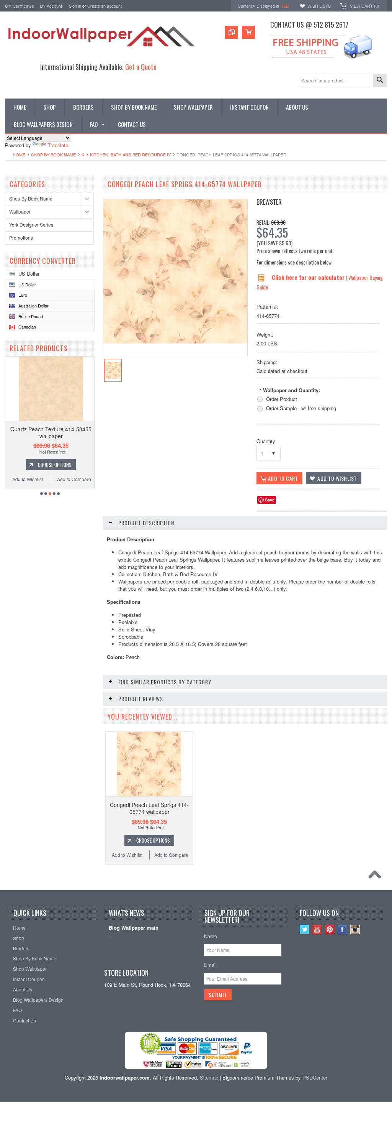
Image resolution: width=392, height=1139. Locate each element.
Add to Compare (74, 479)
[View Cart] (248, 32)
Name (210, 936)
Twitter (304, 929)
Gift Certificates (19, 6)
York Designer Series (31, 224)
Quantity (265, 441)
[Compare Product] (231, 32)
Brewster (269, 202)
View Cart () (364, 6)
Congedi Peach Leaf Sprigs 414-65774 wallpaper (149, 808)
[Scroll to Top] (376, 876)
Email (210, 964)
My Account (51, 6)
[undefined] (175, 341)
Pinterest (330, 929)
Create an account (104, 6)
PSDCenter (314, 1077)
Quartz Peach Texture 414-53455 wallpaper (50, 432)
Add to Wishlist (27, 479)
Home (19, 154)
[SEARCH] (380, 80)
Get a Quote (141, 66)
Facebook (342, 929)
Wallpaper (20, 211)
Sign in (75, 6)
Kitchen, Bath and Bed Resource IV (130, 154)
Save (269, 500)
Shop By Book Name (53, 154)
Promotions (21, 237)
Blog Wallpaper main (133, 928)
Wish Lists (319, 6)
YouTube (317, 929)
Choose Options (55, 464)
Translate (58, 145)
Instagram (355, 929)
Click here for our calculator (309, 277)
